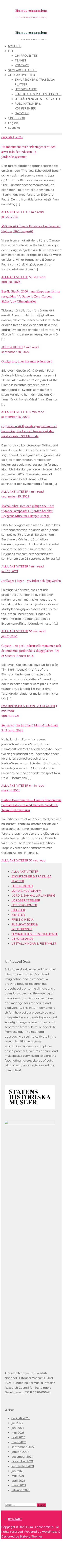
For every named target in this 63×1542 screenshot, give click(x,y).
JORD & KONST (12, 347)
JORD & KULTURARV (26, 891)
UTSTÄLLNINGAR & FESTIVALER (33, 943)
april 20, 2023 (10, 282)
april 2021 (18, 1481)
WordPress (49, 1532)
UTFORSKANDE (22, 939)
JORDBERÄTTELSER (25, 900)
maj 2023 (18, 1433)
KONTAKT (15, 1519)
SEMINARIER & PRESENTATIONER (34, 934)
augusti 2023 (20, 1418)
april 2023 (18, 1437)
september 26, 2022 (15, 417)
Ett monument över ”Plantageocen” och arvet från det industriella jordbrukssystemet (28, 151)
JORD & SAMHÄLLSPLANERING (33, 895)
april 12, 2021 (10, 716)
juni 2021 (17, 1471)
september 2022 (22, 1447)
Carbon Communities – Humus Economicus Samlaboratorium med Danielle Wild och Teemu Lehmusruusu (31, 805)
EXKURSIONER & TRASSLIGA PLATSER (28, 706)
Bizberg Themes (31, 1536)
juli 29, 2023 (9, 217)
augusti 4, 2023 (12, 137)
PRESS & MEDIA (22, 919)
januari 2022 (20, 1452)
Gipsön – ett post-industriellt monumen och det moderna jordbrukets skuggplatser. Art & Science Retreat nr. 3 (31, 650)
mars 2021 (18, 1485)
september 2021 (22, 1466)
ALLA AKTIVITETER (14, 212)
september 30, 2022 (15, 352)
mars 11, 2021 (10, 790)
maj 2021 (17, 1476)
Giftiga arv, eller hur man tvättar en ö (26, 361)
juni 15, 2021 (9, 571)
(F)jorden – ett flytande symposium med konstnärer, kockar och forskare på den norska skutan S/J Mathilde (29, 431)
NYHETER (18, 915)
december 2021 (22, 1457)
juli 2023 (17, 1423)
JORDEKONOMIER (24, 905)
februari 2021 (20, 1490)
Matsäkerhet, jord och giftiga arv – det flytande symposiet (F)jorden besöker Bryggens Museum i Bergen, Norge (27, 511)
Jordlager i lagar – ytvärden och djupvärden (31, 580)
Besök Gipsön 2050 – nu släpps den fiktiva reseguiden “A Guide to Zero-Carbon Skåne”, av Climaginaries (30, 296)
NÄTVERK (18, 910)
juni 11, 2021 (9, 636)
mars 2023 (18, 1442)
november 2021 (22, 1461)
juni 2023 (17, 1428)
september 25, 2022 (15, 496)
